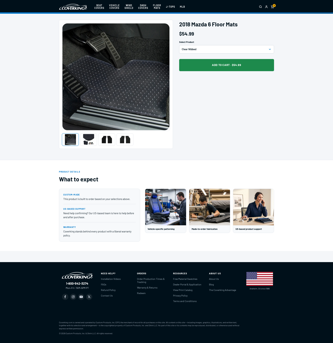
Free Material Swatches (185, 278)
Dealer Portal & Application (187, 284)
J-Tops (170, 6)
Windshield (129, 6)
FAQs (103, 284)
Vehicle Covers (114, 6)
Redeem (141, 293)
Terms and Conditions (185, 301)
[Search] (260, 7)
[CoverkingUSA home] (73, 7)
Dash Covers (143, 6)
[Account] (266, 7)
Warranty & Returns (147, 287)
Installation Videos (111, 278)
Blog (211, 284)
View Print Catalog (182, 289)
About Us (214, 278)
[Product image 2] (88, 139)
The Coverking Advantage (222, 289)
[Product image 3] (106, 139)
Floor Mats (157, 6)
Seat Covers (99, 6)
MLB (182, 6)
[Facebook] (65, 297)
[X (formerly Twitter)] (89, 297)
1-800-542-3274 (77, 283)
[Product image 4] (125, 139)
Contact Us (107, 295)
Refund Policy (108, 289)
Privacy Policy (180, 295)
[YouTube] (81, 297)
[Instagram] (73, 297)
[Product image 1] (70, 139)
